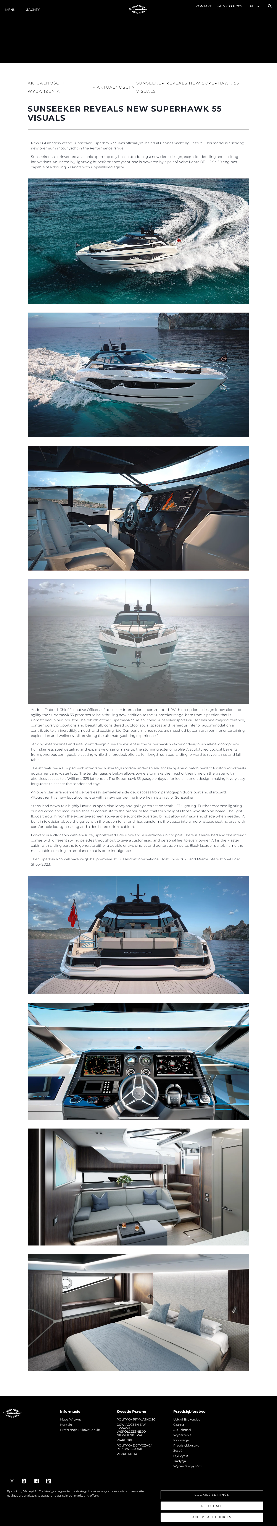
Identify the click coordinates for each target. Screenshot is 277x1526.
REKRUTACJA (127, 1454)
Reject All (211, 1506)
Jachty (33, 10)
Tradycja (179, 1461)
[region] (138, 1505)
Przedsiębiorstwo (186, 1445)
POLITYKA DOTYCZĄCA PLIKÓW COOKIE (134, 1447)
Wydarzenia (182, 1435)
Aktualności (182, 1430)
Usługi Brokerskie (186, 1419)
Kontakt (204, 6)
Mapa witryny (71, 1419)
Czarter (178, 1425)
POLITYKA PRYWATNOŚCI (136, 1419)
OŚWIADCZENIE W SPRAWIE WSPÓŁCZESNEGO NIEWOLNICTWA (131, 1430)
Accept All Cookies (211, 1517)
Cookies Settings (212, 1494)
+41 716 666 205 (229, 6)
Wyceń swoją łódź (187, 1466)
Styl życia (180, 1456)
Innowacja (181, 1440)
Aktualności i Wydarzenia (46, 87)
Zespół (178, 1451)
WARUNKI (124, 1440)
